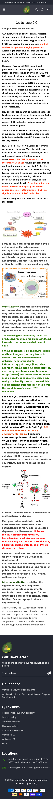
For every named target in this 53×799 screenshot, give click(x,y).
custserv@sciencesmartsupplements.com (29, 767)
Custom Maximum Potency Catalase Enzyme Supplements (26, 696)
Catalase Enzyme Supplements (18, 689)
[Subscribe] (49, 673)
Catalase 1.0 (8, 734)
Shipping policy (10, 725)
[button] (4, 9)
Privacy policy (9, 717)
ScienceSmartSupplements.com (30, 780)
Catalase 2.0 (8, 739)
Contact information (13, 730)
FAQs (4, 743)
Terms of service (11, 721)
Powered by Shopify (26, 783)
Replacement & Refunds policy (18, 712)
